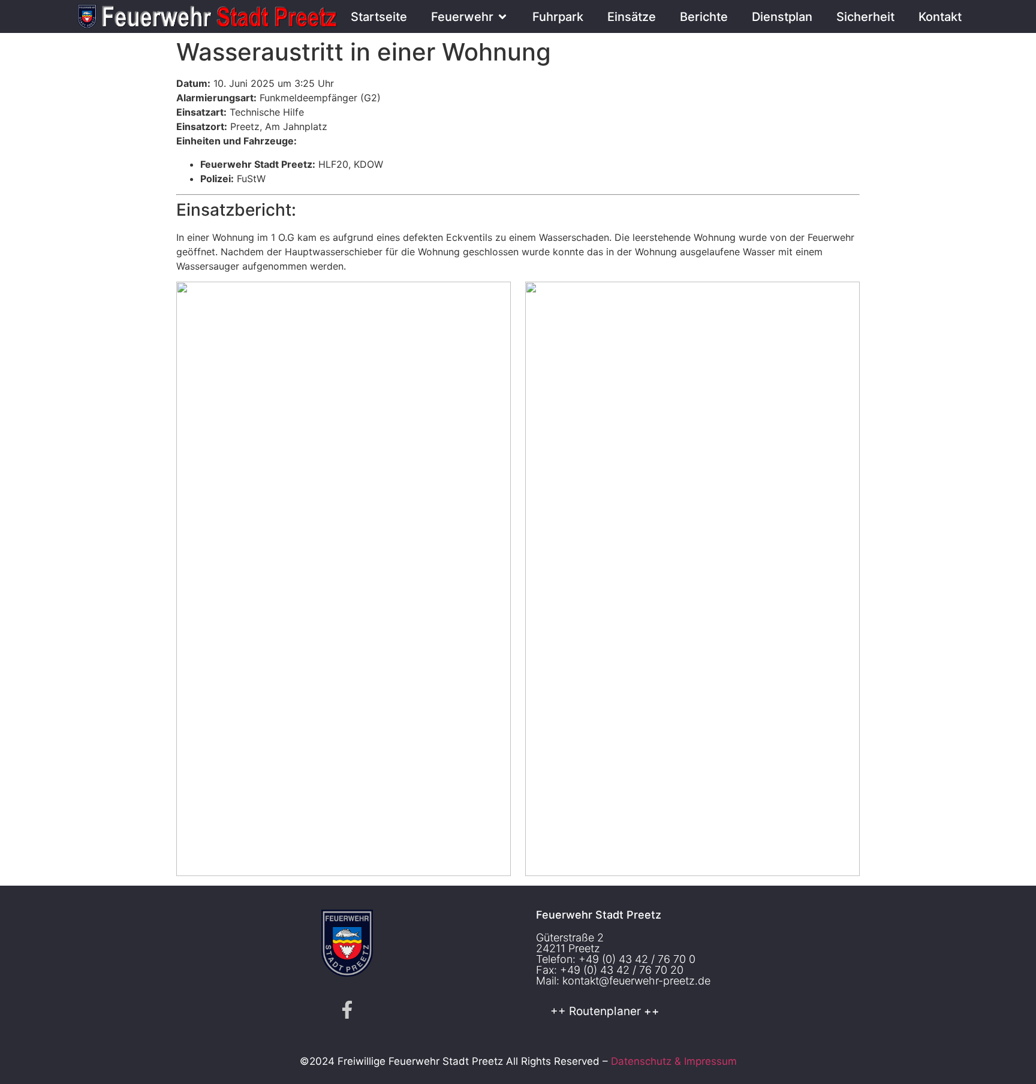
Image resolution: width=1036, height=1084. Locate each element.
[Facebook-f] (347, 1010)
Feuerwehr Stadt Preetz (598, 914)
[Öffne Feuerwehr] (502, 17)
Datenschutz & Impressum (674, 1061)
